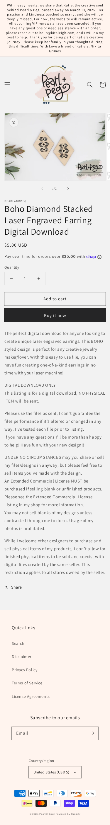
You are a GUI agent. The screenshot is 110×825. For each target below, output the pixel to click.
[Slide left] (42, 188)
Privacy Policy (24, 669)
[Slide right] (68, 188)
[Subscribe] (91, 733)
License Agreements (31, 696)
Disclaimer (22, 656)
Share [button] (16, 587)
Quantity (11, 267)
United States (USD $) (51, 772)
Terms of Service (27, 683)
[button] (7, 84)
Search (18, 643)
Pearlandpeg (47, 813)
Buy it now (55, 315)
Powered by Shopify (68, 813)
